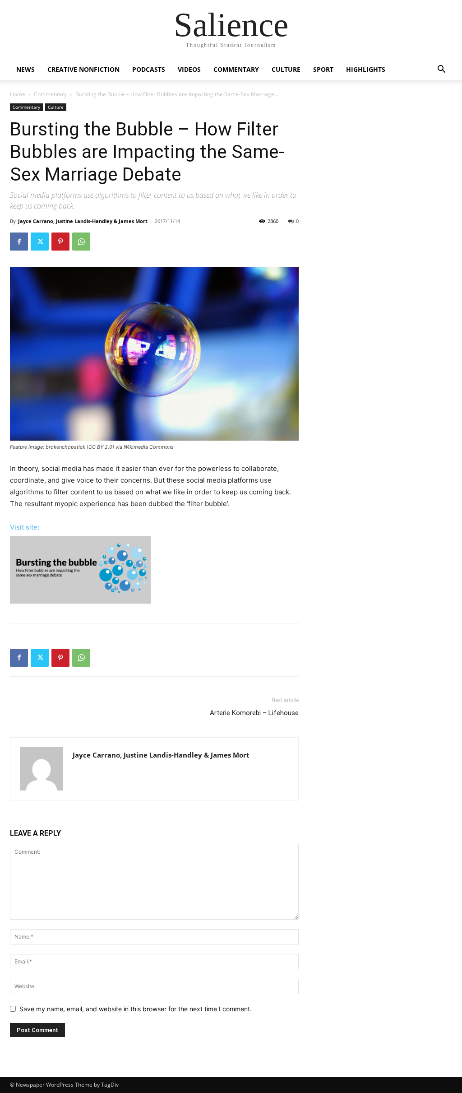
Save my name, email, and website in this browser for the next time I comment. (135, 1009)
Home (17, 94)
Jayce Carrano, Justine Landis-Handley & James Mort (83, 221)
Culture (286, 69)
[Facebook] (19, 242)
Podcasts (148, 69)
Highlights (365, 69)
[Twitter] (40, 242)
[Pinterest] (60, 242)
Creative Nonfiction (83, 69)
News (25, 69)
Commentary (236, 69)
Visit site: (24, 527)
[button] (441, 70)
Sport (323, 69)
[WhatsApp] (81, 242)
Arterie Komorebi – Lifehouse (254, 713)
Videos (189, 69)
